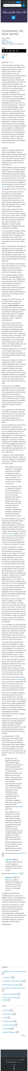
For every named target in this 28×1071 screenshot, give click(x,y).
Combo (18, 2)
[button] (3, 51)
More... (24, 1035)
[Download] (3, 57)
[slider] (22, 50)
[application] (14, 51)
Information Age (8, 1014)
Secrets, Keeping (8, 1021)
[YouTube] (14, 1068)
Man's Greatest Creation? (11, 985)
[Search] (23, 5)
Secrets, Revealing (9, 1025)
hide (11, 62)
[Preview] (9, 186)
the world (5, 186)
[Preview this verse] (3, 855)
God (3, 893)
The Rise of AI (7, 977)
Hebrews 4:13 (15, 873)
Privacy (5, 1017)
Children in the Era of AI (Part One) (14, 971)
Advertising (7, 1010)
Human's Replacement (10, 994)
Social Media (7, 1028)
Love (14, 579)
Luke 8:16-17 (21, 853)
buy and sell (18, 806)
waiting (12, 533)
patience (20, 679)
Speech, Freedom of (9, 1032)
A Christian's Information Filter (13, 981)
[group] (7, 51)
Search (13, 2)
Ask (9, 2)
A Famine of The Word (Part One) (14, 988)
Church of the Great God (14, 12)
